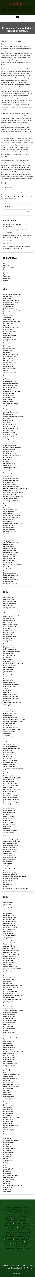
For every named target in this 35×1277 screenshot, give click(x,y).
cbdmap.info (7, 318)
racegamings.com (9, 568)
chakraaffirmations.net (10, 339)
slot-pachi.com (8, 364)
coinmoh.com (7, 751)
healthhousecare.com (10, 783)
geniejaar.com (7, 345)
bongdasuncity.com (9, 362)
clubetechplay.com (9, 537)
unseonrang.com (8, 411)
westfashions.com (9, 1053)
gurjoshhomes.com (9, 665)
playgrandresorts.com (10, 576)
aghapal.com (7, 706)
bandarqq (6, 279)
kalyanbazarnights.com (10, 966)
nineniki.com (7, 974)
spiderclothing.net (9, 683)
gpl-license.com (8, 780)
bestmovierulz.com (9, 644)
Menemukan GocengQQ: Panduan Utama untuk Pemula (16, 231)
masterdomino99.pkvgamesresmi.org (18, 1249)
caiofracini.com (8, 407)
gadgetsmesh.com (9, 395)
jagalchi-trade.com (9, 646)
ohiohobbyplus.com (9, 655)
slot (12, 187)
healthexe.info (7, 1102)
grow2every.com (8, 782)
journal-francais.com (10, 1079)
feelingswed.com (8, 772)
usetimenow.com (8, 1001)
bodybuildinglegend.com (11, 1071)
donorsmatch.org (9, 1148)
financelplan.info (8, 312)
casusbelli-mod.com (9, 671)
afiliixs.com (6, 735)
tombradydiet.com (9, 667)
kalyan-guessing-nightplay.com (13, 995)
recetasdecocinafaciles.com (12, 721)
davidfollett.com (8, 634)
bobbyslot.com (8, 347)
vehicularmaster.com (10, 611)
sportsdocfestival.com (10, 580)
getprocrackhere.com (10, 543)
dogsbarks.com (8, 758)
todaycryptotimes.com (10, 836)
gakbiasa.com (7, 1181)
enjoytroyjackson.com (10, 762)
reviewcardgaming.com (11, 486)
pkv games (8, 187)
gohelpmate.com (8, 1005)
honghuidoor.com (9, 970)
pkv (4, 263)
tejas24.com (7, 1092)
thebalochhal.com (9, 609)
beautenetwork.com (10, 871)
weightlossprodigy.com (10, 355)
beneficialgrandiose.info (11, 1125)
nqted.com (6, 815)
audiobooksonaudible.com (11, 869)
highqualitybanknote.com (11, 789)
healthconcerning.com (10, 376)
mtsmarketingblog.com (11, 1086)
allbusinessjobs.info (9, 304)
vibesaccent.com (8, 613)
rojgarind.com (7, 378)
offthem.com (7, 910)
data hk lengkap (8, 267)
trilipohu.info (7, 1189)
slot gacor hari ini (21, 1215)
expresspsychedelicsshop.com (13, 768)
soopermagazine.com (10, 844)
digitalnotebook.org (9, 358)
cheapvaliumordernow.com (12, 502)
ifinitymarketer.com (9, 548)
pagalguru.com (8, 818)
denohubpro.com (8, 430)
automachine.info (8, 442)
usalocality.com (8, 605)
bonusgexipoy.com (9, 533)
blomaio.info (7, 1127)
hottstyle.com (7, 793)
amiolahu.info (7, 1110)
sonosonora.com (8, 677)
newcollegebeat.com (10, 636)
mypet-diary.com (9, 1048)
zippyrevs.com (8, 949)
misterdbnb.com (8, 512)
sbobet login (13, 1234)
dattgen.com (7, 754)
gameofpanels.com (9, 997)
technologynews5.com (10, 830)
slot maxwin (17, 1217)
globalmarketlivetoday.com (12, 778)
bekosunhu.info (8, 1123)
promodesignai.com (9, 857)
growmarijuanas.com (10, 387)
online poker (27, 1222)
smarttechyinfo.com (10, 356)
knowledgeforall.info (9, 1015)
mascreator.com (8, 807)
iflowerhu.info (7, 1183)
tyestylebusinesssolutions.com (13, 517)
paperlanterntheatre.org (11, 727)
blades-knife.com (9, 432)
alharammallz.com (9, 737)
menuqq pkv (19, 1236)
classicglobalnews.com (10, 879)
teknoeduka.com (8, 832)
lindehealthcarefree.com (11, 302)
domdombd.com (8, 539)
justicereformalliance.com (11, 652)
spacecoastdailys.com (10, 846)
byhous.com (7, 1174)
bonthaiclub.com (8, 669)
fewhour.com (7, 380)
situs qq (5, 271)
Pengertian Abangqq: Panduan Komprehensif (13, 226)
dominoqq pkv (12, 1227)
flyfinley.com (7, 333)
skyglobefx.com (8, 451)
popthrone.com (8, 323)
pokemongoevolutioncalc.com (13, 564)
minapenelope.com (9, 650)
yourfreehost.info (8, 661)
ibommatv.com (8, 912)
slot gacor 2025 (22, 1213)
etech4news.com (9, 766)
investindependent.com (11, 799)
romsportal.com (8, 578)
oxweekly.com (7, 1049)
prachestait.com (8, 1096)
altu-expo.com (8, 708)
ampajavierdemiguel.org (11, 615)
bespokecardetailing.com (11, 696)
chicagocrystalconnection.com (13, 1185)
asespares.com (8, 741)
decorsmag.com (8, 937)
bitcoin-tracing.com (9, 873)
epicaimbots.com (9, 764)
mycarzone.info (8, 465)
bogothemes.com (9, 657)
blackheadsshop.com (10, 490)
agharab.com (7, 716)
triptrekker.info (8, 459)
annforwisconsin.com (10, 626)
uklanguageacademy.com (11, 300)
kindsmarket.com (9, 1042)
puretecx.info (7, 1104)
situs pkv (17, 1229)
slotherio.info (7, 1139)
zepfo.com (6, 828)
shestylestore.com (9, 581)
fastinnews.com (8, 545)
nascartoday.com (9, 813)
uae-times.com (8, 902)
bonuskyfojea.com (9, 529)
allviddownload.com (9, 935)
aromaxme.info (8, 1115)
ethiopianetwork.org (9, 393)
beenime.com (7, 504)
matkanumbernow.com (11, 951)
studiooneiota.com (9, 436)
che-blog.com (8, 329)
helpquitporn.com (9, 787)
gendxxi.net (7, 461)
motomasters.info (9, 463)
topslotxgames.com (9, 956)
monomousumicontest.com (12, 448)
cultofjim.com (7, 630)
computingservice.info (10, 405)
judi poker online (8, 273)
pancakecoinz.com (9, 331)
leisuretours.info (8, 399)
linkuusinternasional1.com (11, 679)
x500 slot (25, 1217)
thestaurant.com (8, 521)
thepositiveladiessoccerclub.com (14, 719)
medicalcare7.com (9, 978)
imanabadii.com (8, 1187)
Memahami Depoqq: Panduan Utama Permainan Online (15, 242)
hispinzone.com (8, 964)
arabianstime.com (9, 743)
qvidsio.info (6, 1135)
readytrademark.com (10, 848)
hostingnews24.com (9, 791)
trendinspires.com (9, 1059)
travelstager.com (9, 1057)
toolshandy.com (8, 1055)
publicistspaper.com (10, 859)
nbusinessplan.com (9, 918)
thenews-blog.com (9, 834)
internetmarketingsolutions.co (13, 417)
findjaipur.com (7, 628)
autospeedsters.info (9, 444)
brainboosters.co (8, 617)
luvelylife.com (7, 1044)
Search (6, 207)
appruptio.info (7, 1191)
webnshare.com (8, 389)
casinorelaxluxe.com (9, 535)
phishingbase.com (9, 566)
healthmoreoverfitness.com (12, 954)
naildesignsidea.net (9, 723)
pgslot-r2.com (8, 822)
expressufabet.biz (9, 923)
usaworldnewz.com (9, 601)
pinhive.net (6, 1162)
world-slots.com (8, 325)
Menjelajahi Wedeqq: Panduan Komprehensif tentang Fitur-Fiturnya (17, 236)
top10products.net (9, 306)
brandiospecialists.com (10, 976)
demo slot (8, 1218)
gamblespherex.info (9, 453)
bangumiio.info (8, 1121)
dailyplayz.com (8, 541)
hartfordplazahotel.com (11, 1176)
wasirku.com (7, 1090)
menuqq (9, 1208)
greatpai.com (7, 725)
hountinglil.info (7, 337)
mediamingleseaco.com (11, 1084)
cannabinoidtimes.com (10, 372)
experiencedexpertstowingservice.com (15, 488)
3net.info (6, 688)
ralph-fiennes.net (9, 1032)
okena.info (6, 692)
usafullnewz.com (8, 597)
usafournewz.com (9, 607)
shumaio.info (7, 1137)
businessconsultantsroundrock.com (14, 877)
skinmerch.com (8, 640)
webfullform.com (8, 933)
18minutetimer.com (9, 382)
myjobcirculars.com (9, 952)
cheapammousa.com (10, 718)
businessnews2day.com (10, 479)
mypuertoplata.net (9, 925)
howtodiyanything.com (10, 795)
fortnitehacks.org (8, 1143)
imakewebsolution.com (10, 327)
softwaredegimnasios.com (11, 842)
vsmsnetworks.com (9, 908)
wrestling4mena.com (10, 1013)
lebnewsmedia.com (9, 675)
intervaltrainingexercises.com (12, 516)
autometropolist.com (10, 747)
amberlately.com (8, 619)
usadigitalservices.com (10, 1018)
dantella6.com (8, 960)
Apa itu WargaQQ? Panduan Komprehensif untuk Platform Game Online (17, 247)
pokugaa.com (7, 572)
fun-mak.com (7, 508)
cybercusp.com (8, 880)
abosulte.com (7, 863)
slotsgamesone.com (9, 962)
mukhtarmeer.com (9, 811)
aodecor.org (7, 1146)
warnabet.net (7, 1164)
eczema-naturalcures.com (12, 702)
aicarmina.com (8, 623)
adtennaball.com (8, 980)
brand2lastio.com (9, 1016)
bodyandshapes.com (10, 875)
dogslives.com (7, 422)
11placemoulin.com (9, 349)
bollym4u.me (7, 1166)
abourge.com (7, 733)
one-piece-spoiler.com (10, 434)
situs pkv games (18, 1211)
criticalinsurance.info (10, 991)
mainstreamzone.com (10, 386)
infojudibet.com (8, 316)
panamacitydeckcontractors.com (14, 1051)
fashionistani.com (8, 770)
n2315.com (6, 1024)
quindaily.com (7, 861)
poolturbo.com (8, 1094)
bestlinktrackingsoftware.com (13, 523)
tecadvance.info (8, 1106)
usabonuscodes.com (10, 838)
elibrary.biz (6, 700)
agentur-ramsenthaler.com (12, 455)
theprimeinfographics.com (12, 500)
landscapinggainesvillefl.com (12, 803)
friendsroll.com (8, 681)
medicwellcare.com (9, 475)
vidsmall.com (7, 477)
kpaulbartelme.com (9, 494)
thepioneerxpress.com (10, 927)
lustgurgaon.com (8, 343)
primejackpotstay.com (10, 570)
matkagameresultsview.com (12, 985)
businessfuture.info (9, 314)
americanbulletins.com (10, 739)
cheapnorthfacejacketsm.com (13, 663)
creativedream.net (9, 1022)
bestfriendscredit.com (10, 698)
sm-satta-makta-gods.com (12, 840)
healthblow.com (8, 1003)
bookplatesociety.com (10, 673)
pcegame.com (8, 820)
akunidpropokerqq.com (10, 694)
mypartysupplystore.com (11, 624)
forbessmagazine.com (10, 776)
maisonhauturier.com (10, 805)
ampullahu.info (8, 1113)
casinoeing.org (8, 1152)
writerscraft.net (8, 1009)
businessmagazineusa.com (11, 473)
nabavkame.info (8, 1179)
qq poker (6, 281)
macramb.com (8, 1046)
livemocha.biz (7, 1154)
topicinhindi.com (8, 298)
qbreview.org (7, 945)
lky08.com (6, 1030)
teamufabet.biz (8, 931)
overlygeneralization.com (11, 391)
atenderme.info (8, 1119)
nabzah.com (7, 982)
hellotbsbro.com (8, 401)
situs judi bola (19, 1233)
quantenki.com (8, 471)
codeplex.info (7, 690)
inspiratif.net (7, 906)
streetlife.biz (7, 1156)
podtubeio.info (8, 1131)
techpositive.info (8, 409)
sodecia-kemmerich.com (11, 506)
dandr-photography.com (11, 1075)
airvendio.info (7, 1100)
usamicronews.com (9, 560)
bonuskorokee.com (9, 531)
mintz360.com (7, 351)
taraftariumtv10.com (10, 1067)
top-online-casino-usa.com (12, 968)
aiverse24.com (8, 865)
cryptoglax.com (8, 654)
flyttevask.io (7, 1172)
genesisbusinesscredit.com (12, 1038)
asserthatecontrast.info (11, 1117)
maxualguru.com (8, 360)
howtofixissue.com (9, 929)
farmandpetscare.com (10, 403)
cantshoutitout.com (9, 921)
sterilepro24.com (8, 483)
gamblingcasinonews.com (11, 939)
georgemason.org (9, 296)
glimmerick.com (8, 632)
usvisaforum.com (8, 642)
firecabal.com (7, 774)
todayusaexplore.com (10, 603)
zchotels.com (7, 826)
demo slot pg (10, 1233)
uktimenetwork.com (9, 599)
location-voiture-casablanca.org (13, 492)
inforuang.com (8, 1040)
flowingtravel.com (9, 972)
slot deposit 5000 (20, 1247)
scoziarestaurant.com (10, 851)
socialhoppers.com (9, 1020)
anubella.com (7, 867)
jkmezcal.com (7, 514)
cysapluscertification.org (11, 1141)
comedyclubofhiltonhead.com (13, 496)
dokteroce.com (8, 1077)
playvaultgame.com (9, 574)
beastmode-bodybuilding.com (13, 310)
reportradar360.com (10, 1063)
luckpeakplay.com (9, 558)
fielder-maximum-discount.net (13, 1034)
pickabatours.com (9, 308)
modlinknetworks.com (10, 552)
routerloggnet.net (9, 958)
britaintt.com (7, 882)
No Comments (18, 41)
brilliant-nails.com (9, 1073)
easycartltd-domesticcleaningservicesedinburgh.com (16, 887)
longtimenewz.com (9, 554)
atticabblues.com (9, 745)
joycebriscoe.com (9, 621)
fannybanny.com (8, 547)
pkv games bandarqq (19, 1209)
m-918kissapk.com (9, 1177)
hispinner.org (7, 989)
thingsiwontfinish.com (10, 583)
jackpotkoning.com (9, 550)
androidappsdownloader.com (12, 999)
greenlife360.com (9, 920)
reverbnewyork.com (9, 638)
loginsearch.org (8, 1145)
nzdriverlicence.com (9, 816)
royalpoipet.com (8, 519)
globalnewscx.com (9, 420)
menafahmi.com (8, 809)
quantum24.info (8, 469)
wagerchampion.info (10, 446)
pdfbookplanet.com (9, 424)
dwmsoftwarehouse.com (11, 760)
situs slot (6, 265)
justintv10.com (7, 1081)
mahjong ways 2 (19, 1241)
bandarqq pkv (8, 1222)
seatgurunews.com (9, 687)
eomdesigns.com (8, 457)
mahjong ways (22, 1220)
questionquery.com (9, 1069)
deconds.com (7, 884)
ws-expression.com (9, 824)
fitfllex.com (6, 1036)
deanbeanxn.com (9, 320)
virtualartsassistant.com (11, 498)
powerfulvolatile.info (9, 1133)
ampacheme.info (8, 1112)
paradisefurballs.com (10, 368)
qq (18, 1238)
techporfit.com (8, 914)
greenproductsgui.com (10, 374)
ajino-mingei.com (8, 659)
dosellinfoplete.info (9, 1129)
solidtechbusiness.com (10, 484)
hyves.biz (6, 1158)
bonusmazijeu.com (9, 527)
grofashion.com (8, 562)
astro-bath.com (8, 704)
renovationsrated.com (10, 849)
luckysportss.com (9, 556)
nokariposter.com (9, 993)
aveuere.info (7, 370)
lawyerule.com (8, 1082)
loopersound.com (9, 648)
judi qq (5, 269)
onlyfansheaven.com (10, 1028)
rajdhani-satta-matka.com (12, 1007)
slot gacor (13, 1213)
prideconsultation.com (10, 335)
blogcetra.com (8, 415)
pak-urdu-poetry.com (10, 413)
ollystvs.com (7, 419)
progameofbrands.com (10, 943)
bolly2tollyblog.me (9, 1168)
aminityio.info (7, 1108)
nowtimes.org (7, 1150)
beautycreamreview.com (11, 749)
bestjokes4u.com (8, 341)
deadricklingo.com (9, 450)
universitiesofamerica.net (11, 941)
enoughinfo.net (8, 1160)
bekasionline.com (8, 916)
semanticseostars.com (10, 384)
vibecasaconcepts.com (10, 467)
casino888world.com (10, 510)
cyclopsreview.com (9, 752)
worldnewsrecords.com (10, 481)
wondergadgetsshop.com (11, 685)
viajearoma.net (8, 712)
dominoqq (6, 277)
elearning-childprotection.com (13, 1011)
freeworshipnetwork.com (11, 729)
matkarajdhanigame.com (11, 322)
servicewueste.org (9, 947)
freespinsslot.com (9, 366)
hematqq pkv (12, 1238)
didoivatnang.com (9, 756)
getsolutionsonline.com (10, 987)
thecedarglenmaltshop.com (12, 294)
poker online (9, 1240)
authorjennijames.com (10, 710)
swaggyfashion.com (9, 1065)
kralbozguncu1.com (9, 801)
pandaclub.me (8, 1170)
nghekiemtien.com (9, 1088)
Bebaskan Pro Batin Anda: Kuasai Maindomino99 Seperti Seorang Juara (16, 198)
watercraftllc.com (9, 731)
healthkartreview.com (10, 785)
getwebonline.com (9, 1026)
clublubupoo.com (8, 525)
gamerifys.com (8, 904)
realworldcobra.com (10, 440)
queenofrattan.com (9, 426)
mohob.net (6, 353)
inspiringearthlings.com (10, 797)
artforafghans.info (9, 1098)
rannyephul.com (8, 1061)
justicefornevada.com (10, 397)
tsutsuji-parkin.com (9, 714)
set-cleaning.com (9, 855)
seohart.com (7, 853)
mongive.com (7, 984)
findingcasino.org (8, 438)
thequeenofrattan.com (10, 428)
